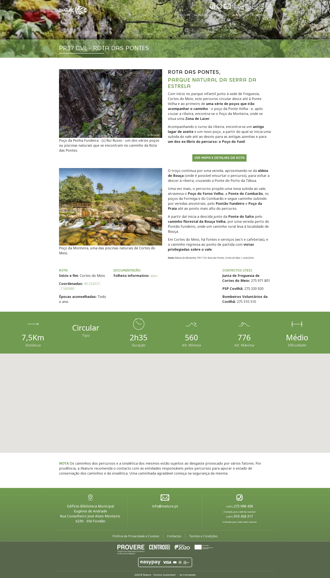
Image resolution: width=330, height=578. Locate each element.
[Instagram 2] (219, 6)
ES (254, 6)
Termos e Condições (203, 536)
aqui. (154, 275)
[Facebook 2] (212, 6)
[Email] (227, 6)
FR (261, 6)
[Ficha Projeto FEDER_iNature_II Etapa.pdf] (165, 549)
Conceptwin (189, 574)
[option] (165, 29)
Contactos (174, 536)
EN (241, 6)
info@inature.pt (165, 506)
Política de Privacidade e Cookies (135, 536)
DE (248, 6)
